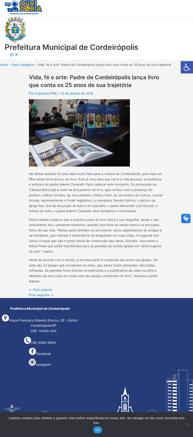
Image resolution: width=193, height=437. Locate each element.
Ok (98, 430)
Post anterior (40, 290)
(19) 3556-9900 (43, 343)
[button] (187, 67)
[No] (187, 424)
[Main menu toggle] (14, 55)
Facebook (43, 354)
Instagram (43, 364)
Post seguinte (41, 295)
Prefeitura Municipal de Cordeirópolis (71, 47)
